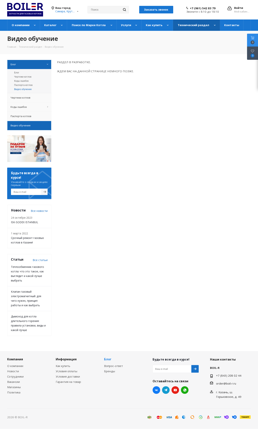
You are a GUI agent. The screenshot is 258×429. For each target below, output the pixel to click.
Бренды (109, 371)
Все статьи (40, 260)
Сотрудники (15, 376)
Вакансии (13, 382)
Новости (13, 371)
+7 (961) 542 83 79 (203, 8)
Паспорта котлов (23, 85)
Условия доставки (68, 376)
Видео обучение (23, 89)
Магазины (14, 387)
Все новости (39, 211)
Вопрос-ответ (113, 366)
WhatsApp (184, 390)
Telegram (166, 390)
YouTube (175, 390)
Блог (16, 72)
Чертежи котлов (22, 76)
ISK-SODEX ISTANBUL (24, 222)
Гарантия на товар (68, 382)
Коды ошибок (21, 81)
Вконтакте (156, 390)
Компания (15, 359)
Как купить (63, 366)
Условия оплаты (66, 371)
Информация (66, 359)
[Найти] (124, 9)
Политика (13, 392)
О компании (15, 366)
